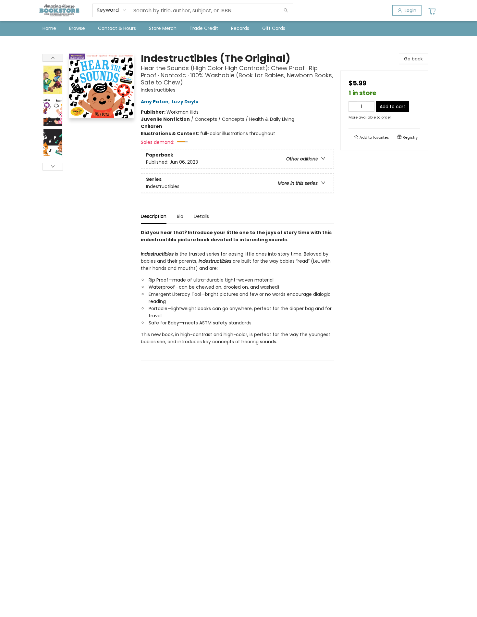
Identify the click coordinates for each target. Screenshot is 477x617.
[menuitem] (49, 28)
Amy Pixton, (156, 101)
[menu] (238, 28)
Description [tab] (153, 216)
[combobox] (111, 10)
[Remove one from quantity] (353, 106)
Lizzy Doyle (185, 101)
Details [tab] (201, 216)
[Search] (285, 10)
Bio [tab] (180, 216)
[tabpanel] (237, 294)
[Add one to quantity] (370, 106)
